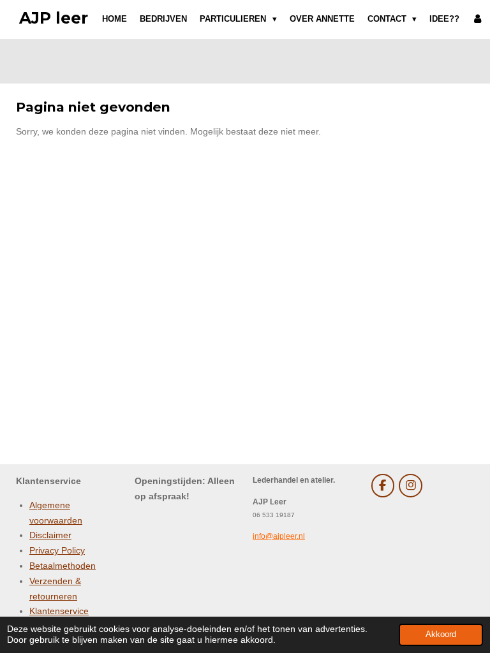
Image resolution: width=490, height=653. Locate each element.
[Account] (478, 19)
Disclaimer (50, 535)
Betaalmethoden (62, 566)
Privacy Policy (57, 550)
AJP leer (53, 17)
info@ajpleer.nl (279, 536)
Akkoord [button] (441, 634)
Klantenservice (59, 611)
